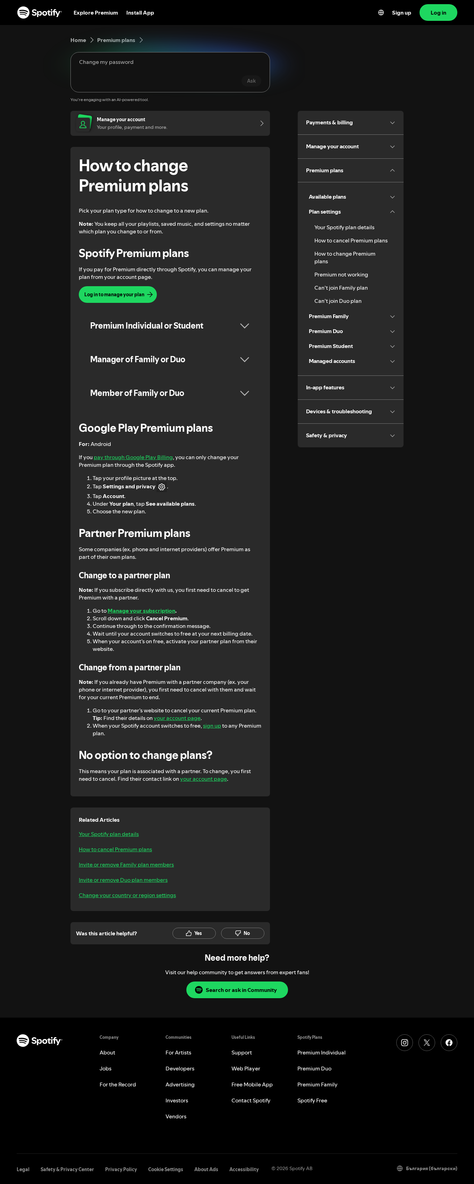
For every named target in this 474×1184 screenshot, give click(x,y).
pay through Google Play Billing (133, 457)
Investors (177, 1100)
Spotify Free (312, 1100)
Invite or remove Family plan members (126, 864)
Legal (23, 1169)
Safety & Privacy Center (67, 1169)
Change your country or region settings (127, 895)
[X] (426, 1042)
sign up (212, 725)
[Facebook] (449, 1042)
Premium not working (341, 274)
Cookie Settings (165, 1169)
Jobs (105, 1068)
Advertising (180, 1084)
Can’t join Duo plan (338, 301)
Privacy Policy (121, 1169)
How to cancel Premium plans (115, 849)
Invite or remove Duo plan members (123, 880)
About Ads (206, 1169)
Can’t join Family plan (341, 287)
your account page (177, 718)
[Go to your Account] (259, 123)
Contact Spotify (250, 1100)
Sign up (401, 12)
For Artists (178, 1052)
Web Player (245, 1068)
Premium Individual (321, 1052)
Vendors (176, 1116)
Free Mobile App (252, 1084)
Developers (180, 1068)
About (107, 1052)
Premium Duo (314, 1068)
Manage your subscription (141, 610)
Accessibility (244, 1169)
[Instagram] (404, 1042)
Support (241, 1052)
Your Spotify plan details (109, 834)
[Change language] (381, 12)
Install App (140, 12)
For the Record (118, 1084)
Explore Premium (96, 12)
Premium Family (317, 1084)
